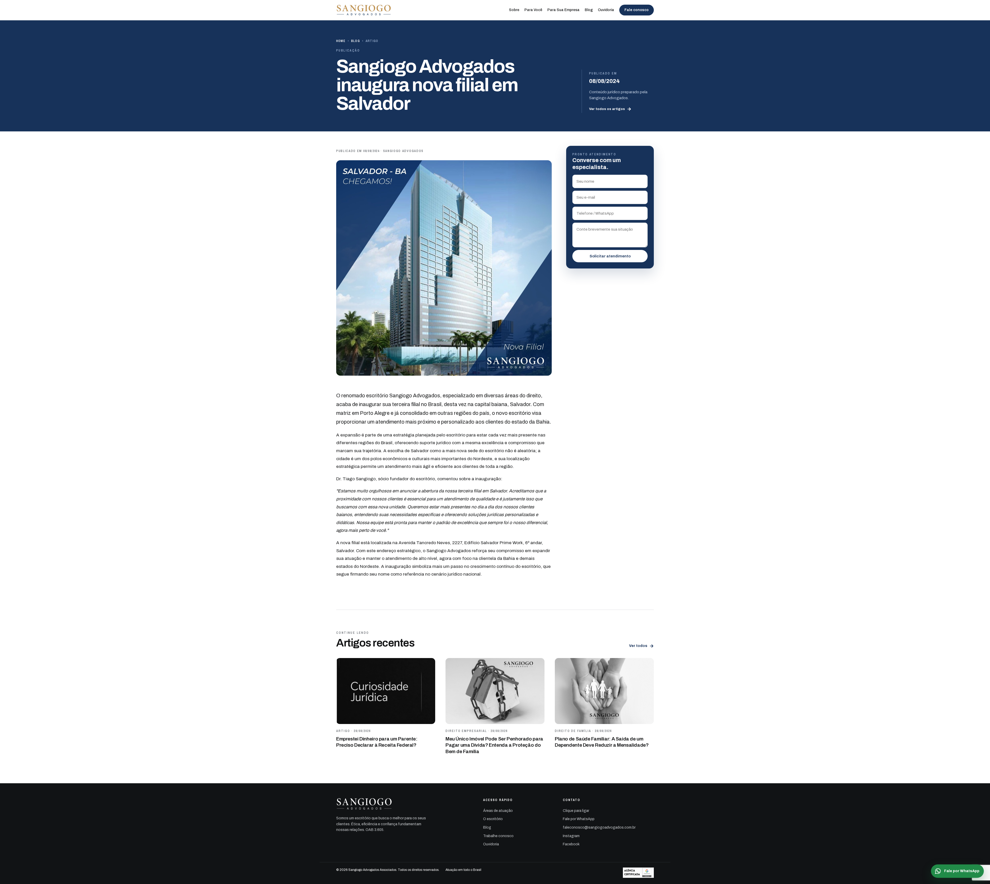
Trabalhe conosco (498, 836)
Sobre (514, 10)
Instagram (571, 836)
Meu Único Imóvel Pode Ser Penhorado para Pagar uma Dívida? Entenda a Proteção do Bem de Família (494, 745)
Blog (589, 10)
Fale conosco (636, 10)
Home (340, 41)
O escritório (493, 819)
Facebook (571, 844)
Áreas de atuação (498, 811)
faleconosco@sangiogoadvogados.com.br (599, 827)
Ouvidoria (606, 10)
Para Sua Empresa (563, 10)
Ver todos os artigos (610, 109)
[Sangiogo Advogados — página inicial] (364, 10)
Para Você (533, 10)
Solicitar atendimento (610, 256)
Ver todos (641, 646)
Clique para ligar (576, 811)
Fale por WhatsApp (579, 819)
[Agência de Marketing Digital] (638, 873)
